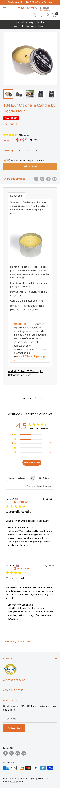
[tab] (16, 195)
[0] (54, 15)
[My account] (47, 15)
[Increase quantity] (36, 150)
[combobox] (40, 486)
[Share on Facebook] (36, 179)
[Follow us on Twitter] (11, 753)
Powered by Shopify (13, 781)
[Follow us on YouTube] (17, 753)
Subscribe (14, 728)
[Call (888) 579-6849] (41, 15)
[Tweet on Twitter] (48, 179)
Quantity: (8, 150)
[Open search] (34, 15)
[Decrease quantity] (19, 150)
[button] (54, 15)
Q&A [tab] (38, 398)
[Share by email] (54, 179)
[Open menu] (4, 8)
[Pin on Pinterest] (42, 179)
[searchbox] (17, 478)
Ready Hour (10, 124)
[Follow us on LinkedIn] (23, 753)
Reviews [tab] (25, 398)
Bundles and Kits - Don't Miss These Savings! (30, 2)
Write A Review (32, 462)
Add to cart (30, 166)
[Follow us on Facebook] (5, 753)
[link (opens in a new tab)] (10, 664)
